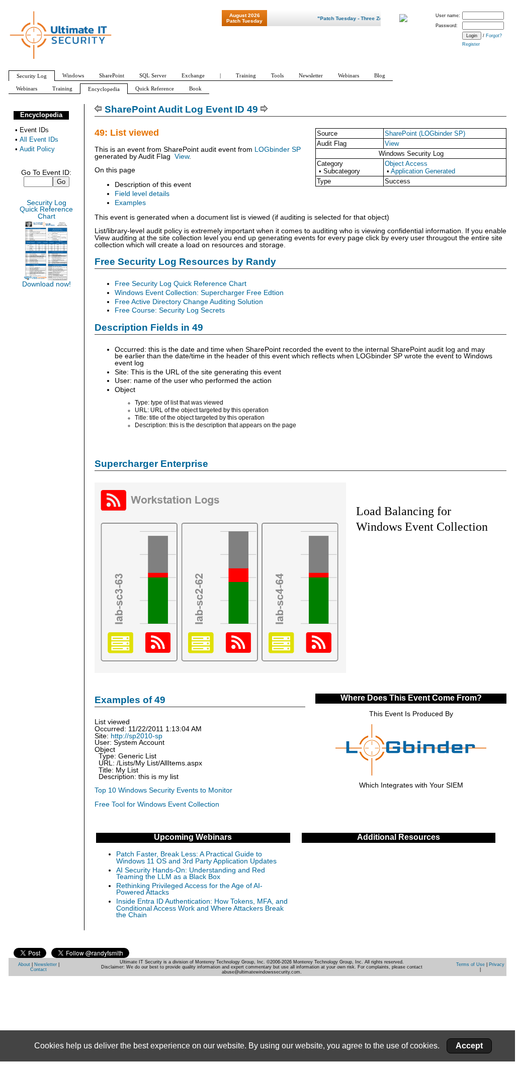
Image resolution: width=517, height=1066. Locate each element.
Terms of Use (470, 964)
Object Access (406, 163)
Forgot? (494, 35)
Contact (38, 969)
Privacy (496, 964)
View (392, 143)
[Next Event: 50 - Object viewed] (264, 109)
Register (471, 44)
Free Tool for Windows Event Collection (157, 804)
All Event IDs (39, 139)
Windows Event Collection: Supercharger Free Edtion (199, 293)
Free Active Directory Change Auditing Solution (189, 302)
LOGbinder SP (277, 149)
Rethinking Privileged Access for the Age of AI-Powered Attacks (189, 889)
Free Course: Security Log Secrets (170, 310)
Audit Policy (37, 149)
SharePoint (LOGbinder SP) (425, 133)
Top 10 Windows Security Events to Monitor (163, 790)
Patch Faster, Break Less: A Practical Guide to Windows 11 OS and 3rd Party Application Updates (196, 857)
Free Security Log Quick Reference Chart (180, 283)
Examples (130, 203)
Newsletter (45, 964)
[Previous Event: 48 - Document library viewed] (98, 109)
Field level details (142, 194)
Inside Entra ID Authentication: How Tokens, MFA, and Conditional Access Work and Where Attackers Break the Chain (202, 908)
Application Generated (423, 171)
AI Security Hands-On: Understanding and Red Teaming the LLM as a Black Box (190, 873)
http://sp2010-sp (136, 736)
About (24, 964)
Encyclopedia (41, 115)
